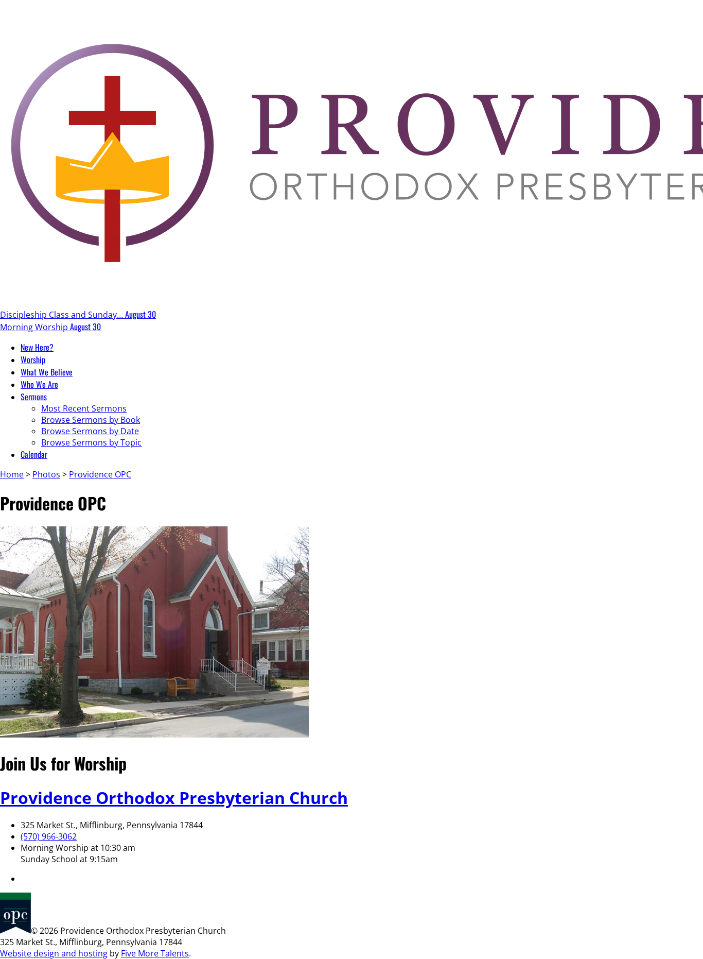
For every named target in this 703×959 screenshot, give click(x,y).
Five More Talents (155, 953)
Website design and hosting (54, 953)
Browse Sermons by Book (90, 419)
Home (12, 474)
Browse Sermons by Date (90, 431)
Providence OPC (100, 474)
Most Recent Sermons (84, 408)
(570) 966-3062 (49, 836)
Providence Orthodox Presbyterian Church (174, 797)
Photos (46, 474)
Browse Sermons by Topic (91, 442)
